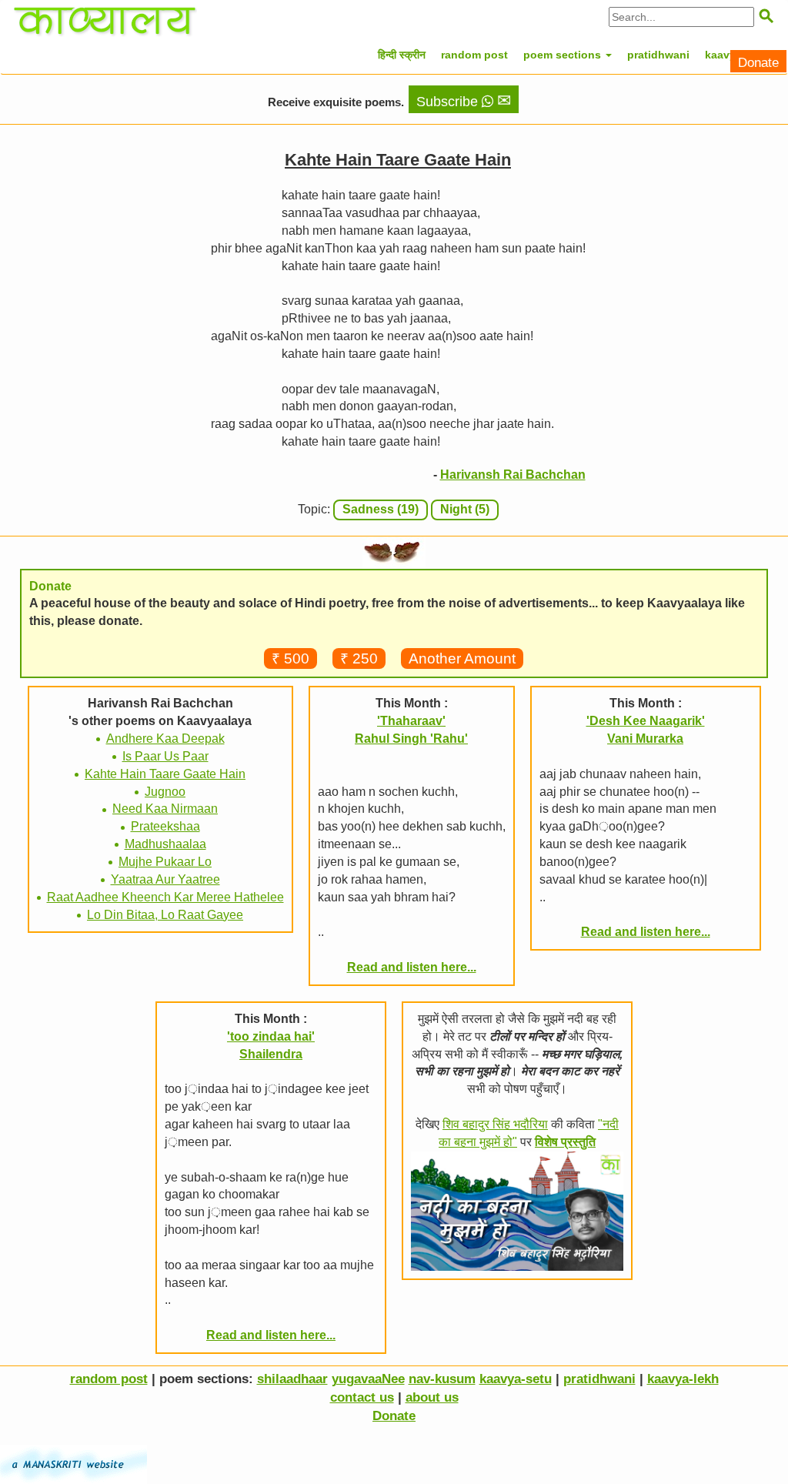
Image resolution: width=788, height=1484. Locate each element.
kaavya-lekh (683, 1379)
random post (474, 54)
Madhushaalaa (165, 844)
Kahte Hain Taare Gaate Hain (165, 773)
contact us (362, 1397)
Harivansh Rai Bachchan (513, 474)
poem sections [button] (563, 54)
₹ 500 (290, 658)
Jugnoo (165, 791)
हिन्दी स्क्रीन (402, 54)
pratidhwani (658, 54)
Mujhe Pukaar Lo (165, 861)
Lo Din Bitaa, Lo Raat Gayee (165, 914)
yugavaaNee (368, 1379)
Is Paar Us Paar (165, 756)
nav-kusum (442, 1379)
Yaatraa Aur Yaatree (165, 879)
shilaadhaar (292, 1379)
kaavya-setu (515, 1379)
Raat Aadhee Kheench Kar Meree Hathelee (165, 897)
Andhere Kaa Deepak (165, 738)
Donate (758, 62)
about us (432, 1397)
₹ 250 (359, 658)
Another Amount (462, 658)
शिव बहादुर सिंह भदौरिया (495, 1124)
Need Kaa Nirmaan (165, 808)
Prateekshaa (165, 826)
